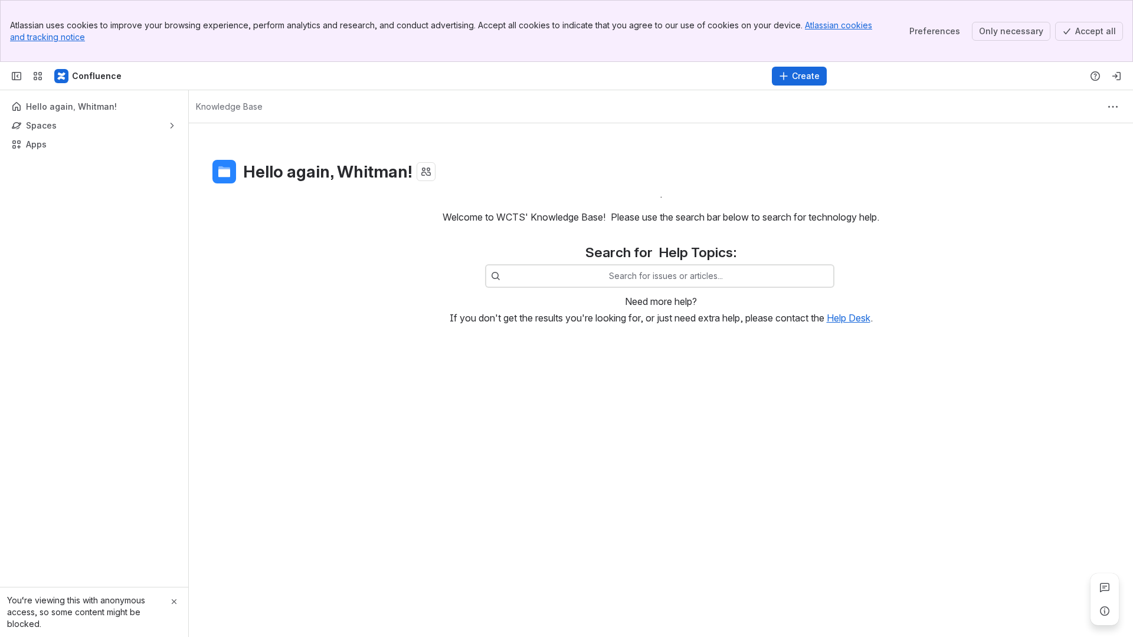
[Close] (174, 602)
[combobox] (506, 276)
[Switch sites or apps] (37, 76)
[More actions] (1112, 106)
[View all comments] (1104, 587)
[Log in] (1116, 76)
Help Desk (848, 318)
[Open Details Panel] (1104, 611)
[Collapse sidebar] (16, 76)
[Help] (1095, 76)
